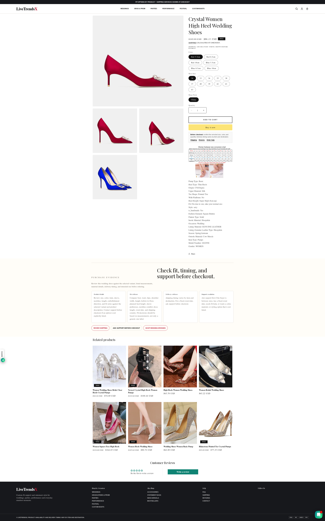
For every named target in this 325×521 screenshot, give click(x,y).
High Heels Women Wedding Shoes (178, 390)
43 (192, 89)
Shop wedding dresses (155, 328)
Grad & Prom (139, 9)
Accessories (152, 492)
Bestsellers (152, 501)
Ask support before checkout (126, 328)
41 (226, 84)
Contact (206, 501)
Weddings (124, 9)
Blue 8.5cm (196, 68)
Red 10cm (195, 62)
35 (218, 78)
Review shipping (100, 328)
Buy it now (210, 127)
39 (209, 84)
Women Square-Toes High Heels (106, 446)
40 (201, 84)
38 (226, 78)
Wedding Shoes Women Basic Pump (178, 446)
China (193, 99)
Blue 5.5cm (210, 62)
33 (201, 78)
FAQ (204, 492)
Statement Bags (154, 495)
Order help (210, 140)
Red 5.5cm (195, 57)
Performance (168, 9)
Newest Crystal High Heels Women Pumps (142, 391)
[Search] (296, 8)
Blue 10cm (211, 68)
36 (209, 78)
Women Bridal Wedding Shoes (211, 390)
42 (218, 84)
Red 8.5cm (211, 57)
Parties (154, 9)
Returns (202, 140)
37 (192, 84)
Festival (183, 9)
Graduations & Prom (101, 495)
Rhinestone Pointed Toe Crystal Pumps (215, 446)
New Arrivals (153, 498)
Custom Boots (198, 9)
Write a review (183, 471)
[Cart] (307, 8)
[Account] (301, 8)
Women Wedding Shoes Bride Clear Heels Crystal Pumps (107, 391)
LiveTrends (26, 9)
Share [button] (193, 254)
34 (192, 78)
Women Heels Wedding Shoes (140, 446)
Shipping (192, 43)
